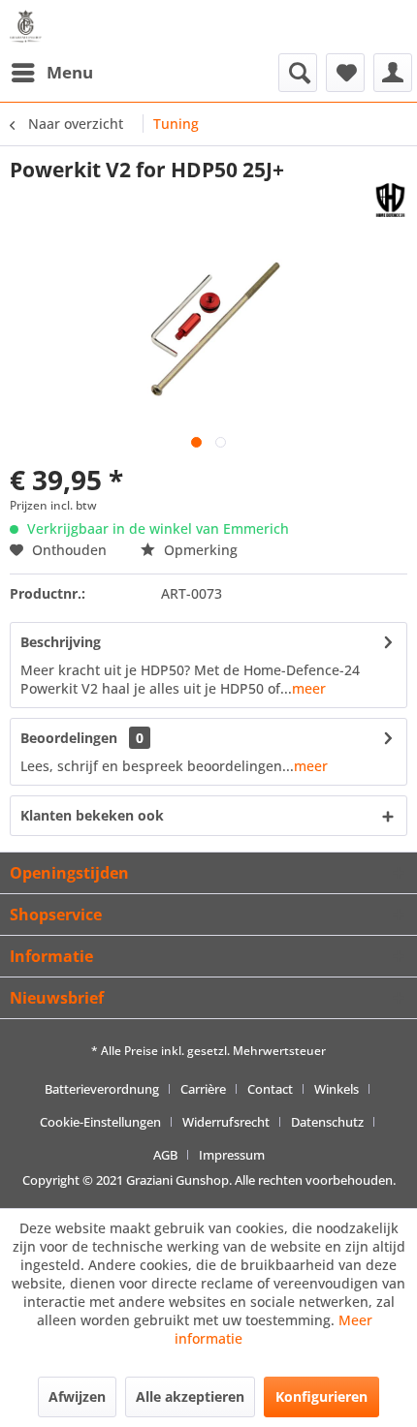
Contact (270, 1089)
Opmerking (199, 550)
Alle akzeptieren (190, 1396)
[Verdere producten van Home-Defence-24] (390, 200)
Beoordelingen (68, 738)
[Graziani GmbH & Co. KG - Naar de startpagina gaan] (29, 27)
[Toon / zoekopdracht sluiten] (297, 72)
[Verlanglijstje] (345, 72)
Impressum (232, 1154)
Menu (70, 72)
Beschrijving (60, 642)
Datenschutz (327, 1122)
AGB (165, 1154)
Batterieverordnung (102, 1089)
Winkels (336, 1089)
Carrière (203, 1089)
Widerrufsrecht (226, 1122)
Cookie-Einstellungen (100, 1122)
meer (309, 688)
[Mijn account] (392, 72)
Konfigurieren (321, 1396)
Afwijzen (77, 1396)
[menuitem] (51, 72)
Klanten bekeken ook (92, 815)
